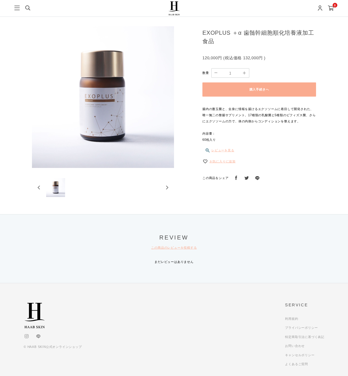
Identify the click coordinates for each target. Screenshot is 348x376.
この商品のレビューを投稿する (174, 247)
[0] (331, 8)
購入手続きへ (259, 89)
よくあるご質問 (296, 364)
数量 (205, 73)
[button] (55, 187)
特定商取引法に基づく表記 (304, 337)
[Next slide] (167, 187)
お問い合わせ (295, 346)
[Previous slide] (39, 187)
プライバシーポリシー (301, 327)
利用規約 (291, 318)
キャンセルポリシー (299, 355)
